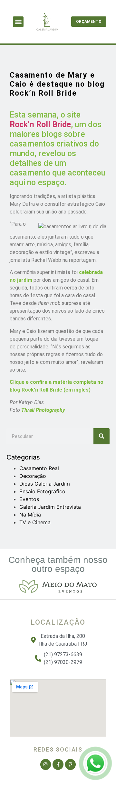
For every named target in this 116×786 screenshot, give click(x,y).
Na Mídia (30, 514)
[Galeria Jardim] (95, 774)
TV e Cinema (35, 522)
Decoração (32, 476)
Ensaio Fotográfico (42, 491)
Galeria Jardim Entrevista (50, 507)
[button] (18, 21)
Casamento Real (39, 468)
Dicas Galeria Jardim (44, 483)
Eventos (29, 499)
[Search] (101, 436)
